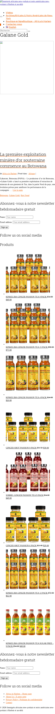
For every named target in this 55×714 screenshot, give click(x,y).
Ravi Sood (25, 195)
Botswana (4, 195)
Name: (3, 217)
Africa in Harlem (9, 174)
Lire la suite (18, 190)
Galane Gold (14, 195)
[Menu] (1, 16)
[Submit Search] (29, 31)
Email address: (6, 222)
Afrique (31, 174)
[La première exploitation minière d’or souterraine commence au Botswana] (27, 94)
